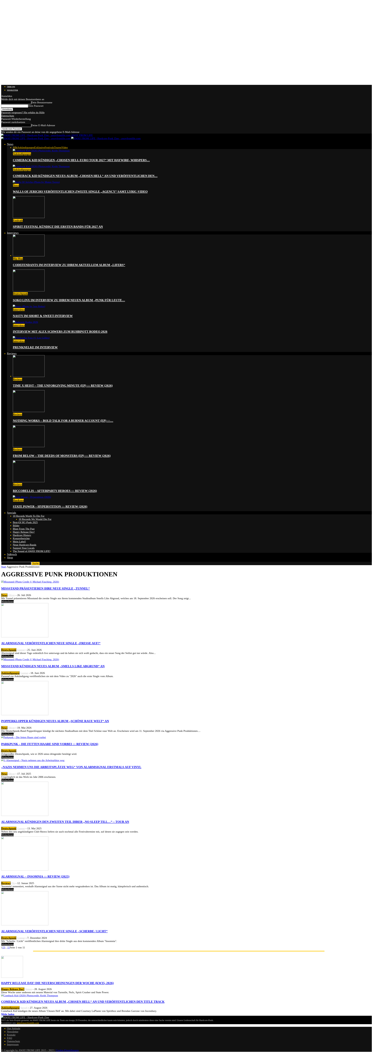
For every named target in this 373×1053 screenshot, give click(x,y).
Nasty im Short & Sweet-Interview (43, 316)
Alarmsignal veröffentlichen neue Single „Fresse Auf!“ (51, 643)
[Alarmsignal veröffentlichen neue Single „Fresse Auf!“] (24, 636)
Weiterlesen (7, 601)
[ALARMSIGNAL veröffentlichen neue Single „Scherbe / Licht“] (24, 924)
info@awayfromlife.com (28, 1023)
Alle (15, 147)
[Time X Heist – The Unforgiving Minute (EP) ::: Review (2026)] (29, 376)
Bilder (16, 525)
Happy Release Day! (24, 532)
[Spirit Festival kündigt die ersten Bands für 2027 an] (29, 217)
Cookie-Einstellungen (67, 1050)
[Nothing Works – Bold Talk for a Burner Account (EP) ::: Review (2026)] (29, 411)
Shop (10, 557)
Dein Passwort (35, 105)
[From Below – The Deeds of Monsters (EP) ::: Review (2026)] (29, 446)
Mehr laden (7, 1014)
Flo (13, 883)
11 (8, 947)
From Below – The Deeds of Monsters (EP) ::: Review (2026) (62, 455)
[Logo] (36, 138)
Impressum (13, 1044)
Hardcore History (22, 535)
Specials (11, 512)
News (10, 144)
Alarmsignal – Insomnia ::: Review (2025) (35, 876)
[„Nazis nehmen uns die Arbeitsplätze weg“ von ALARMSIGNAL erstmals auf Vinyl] (32, 760)
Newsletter (12, 90)
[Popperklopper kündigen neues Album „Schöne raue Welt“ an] (24, 714)
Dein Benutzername (41, 102)
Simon (28, 989)
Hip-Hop (18, 258)
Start (3, 566)
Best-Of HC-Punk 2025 (25, 522)
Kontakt (11, 1034)
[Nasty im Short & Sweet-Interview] (29, 306)
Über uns (11, 87)
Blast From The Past (24, 528)
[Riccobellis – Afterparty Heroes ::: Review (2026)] (29, 481)
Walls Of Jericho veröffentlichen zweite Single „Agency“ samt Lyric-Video (80, 191)
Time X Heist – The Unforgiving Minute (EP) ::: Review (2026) (63, 385)
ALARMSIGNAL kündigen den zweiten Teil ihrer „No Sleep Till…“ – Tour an (65, 821)
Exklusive (39, 147)
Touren (57, 147)
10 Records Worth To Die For (28, 515)
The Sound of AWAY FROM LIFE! (31, 551)
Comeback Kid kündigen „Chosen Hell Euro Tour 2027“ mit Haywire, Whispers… (81, 160)
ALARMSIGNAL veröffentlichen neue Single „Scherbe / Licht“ (54, 931)
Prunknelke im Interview (35, 347)
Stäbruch (12, 554)
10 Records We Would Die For (35, 519)
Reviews (11, 353)
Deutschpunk (20, 293)
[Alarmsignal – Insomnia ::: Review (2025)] (24, 869)
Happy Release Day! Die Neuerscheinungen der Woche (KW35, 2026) (57, 983)
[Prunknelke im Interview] (31, 337)
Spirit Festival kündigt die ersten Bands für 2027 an (58, 226)
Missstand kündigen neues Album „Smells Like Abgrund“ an (53, 666)
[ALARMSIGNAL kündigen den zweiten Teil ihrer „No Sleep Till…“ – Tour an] (24, 815)
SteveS (24, 1007)
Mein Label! (19, 541)
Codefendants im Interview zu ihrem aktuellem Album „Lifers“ (69, 265)
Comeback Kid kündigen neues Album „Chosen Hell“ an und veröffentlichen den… (85, 176)
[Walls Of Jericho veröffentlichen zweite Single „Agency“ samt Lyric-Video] (36, 182)
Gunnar (21, 649)
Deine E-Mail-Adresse (43, 125)
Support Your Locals (24, 548)
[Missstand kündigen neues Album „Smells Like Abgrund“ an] (30, 659)
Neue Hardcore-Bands (24, 544)
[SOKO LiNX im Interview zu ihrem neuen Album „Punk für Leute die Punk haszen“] (29, 290)
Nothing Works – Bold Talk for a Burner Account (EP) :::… (63, 420)
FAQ (9, 1038)
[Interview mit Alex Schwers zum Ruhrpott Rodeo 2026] (25, 322)
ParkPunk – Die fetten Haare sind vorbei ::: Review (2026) (49, 744)
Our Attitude (13, 1028)
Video (64, 147)
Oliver (11, 595)
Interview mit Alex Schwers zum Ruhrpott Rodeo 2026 (60, 331)
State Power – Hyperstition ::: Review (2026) (50, 506)
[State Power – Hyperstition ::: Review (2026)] (32, 497)
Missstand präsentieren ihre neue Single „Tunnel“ (45, 588)
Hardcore (18, 500)
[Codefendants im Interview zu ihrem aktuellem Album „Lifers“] (29, 255)
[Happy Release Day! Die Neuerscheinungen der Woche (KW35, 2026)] (12, 976)
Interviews (13, 232)
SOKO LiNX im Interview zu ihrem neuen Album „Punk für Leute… (69, 300)
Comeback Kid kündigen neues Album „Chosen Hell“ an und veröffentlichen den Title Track (82, 1001)
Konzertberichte (21, 538)
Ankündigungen (25, 147)
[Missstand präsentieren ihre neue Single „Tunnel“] (30, 581)
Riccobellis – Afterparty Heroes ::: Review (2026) (55, 491)
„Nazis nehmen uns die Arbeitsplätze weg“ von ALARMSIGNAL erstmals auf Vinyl (71, 767)
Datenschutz (7, 115)
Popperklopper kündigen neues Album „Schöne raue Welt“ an (55, 721)
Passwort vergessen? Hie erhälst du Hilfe (23, 112)
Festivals (49, 147)
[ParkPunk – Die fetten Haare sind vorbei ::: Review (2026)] (23, 737)
